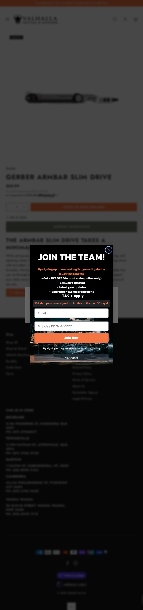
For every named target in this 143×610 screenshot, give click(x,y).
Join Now (71, 337)
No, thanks (71, 357)
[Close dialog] (108, 250)
